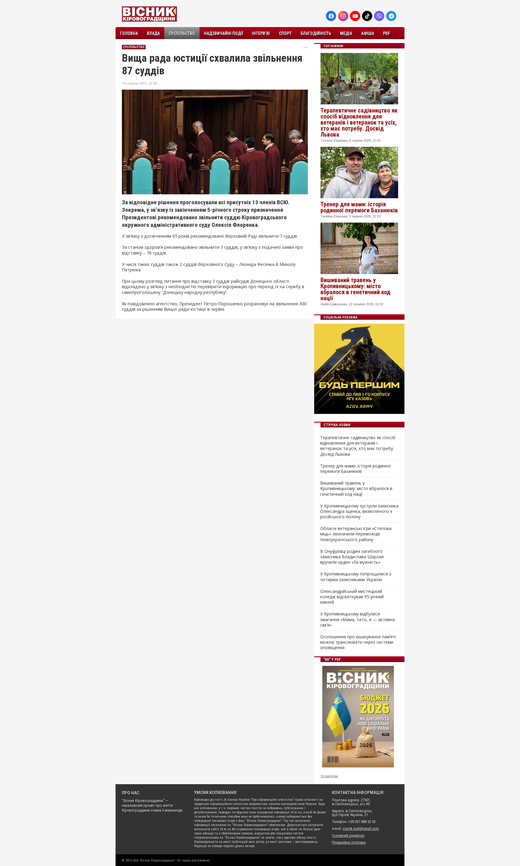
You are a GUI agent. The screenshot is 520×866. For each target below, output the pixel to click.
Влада (153, 33)
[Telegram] (391, 16)
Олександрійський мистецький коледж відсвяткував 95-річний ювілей (352, 597)
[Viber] (379, 16)
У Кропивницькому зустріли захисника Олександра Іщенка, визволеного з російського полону (359, 511)
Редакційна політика (349, 842)
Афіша (367, 33)
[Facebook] (331, 16)
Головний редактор (348, 835)
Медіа (346, 33)
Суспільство (182, 33)
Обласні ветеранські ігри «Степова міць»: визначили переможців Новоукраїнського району (356, 534)
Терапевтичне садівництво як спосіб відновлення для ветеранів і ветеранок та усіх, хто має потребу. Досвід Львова (359, 122)
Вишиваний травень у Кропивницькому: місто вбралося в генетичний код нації (355, 289)
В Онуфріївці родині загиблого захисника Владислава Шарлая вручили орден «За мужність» (352, 557)
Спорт (285, 33)
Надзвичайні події (223, 33)
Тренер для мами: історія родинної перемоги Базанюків (359, 207)
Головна (129, 33)
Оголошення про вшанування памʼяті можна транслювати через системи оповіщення (358, 642)
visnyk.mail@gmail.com (361, 828)
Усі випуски (329, 776)
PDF (386, 33)
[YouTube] (355, 16)
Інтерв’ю (261, 33)
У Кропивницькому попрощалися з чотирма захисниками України (355, 576)
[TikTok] (367, 16)
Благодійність (316, 33)
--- (306, 47)
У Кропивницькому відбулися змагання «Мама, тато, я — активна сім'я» (357, 619)
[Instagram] (343, 16)
